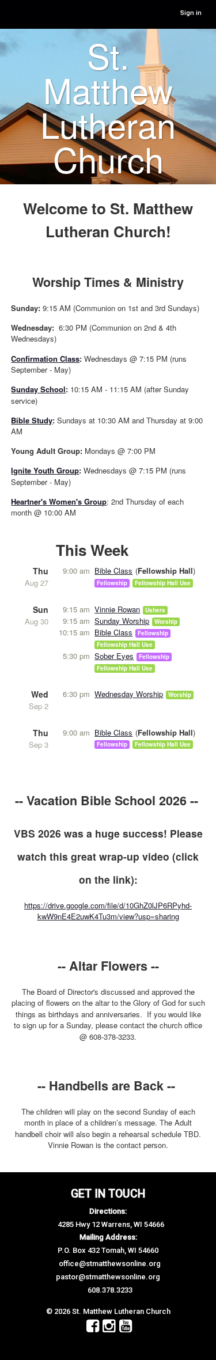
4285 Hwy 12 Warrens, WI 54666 (111, 1224)
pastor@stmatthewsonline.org (108, 1276)
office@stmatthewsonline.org (110, 1263)
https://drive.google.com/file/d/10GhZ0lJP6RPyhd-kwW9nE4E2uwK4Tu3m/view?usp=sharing (108, 911)
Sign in (191, 13)
